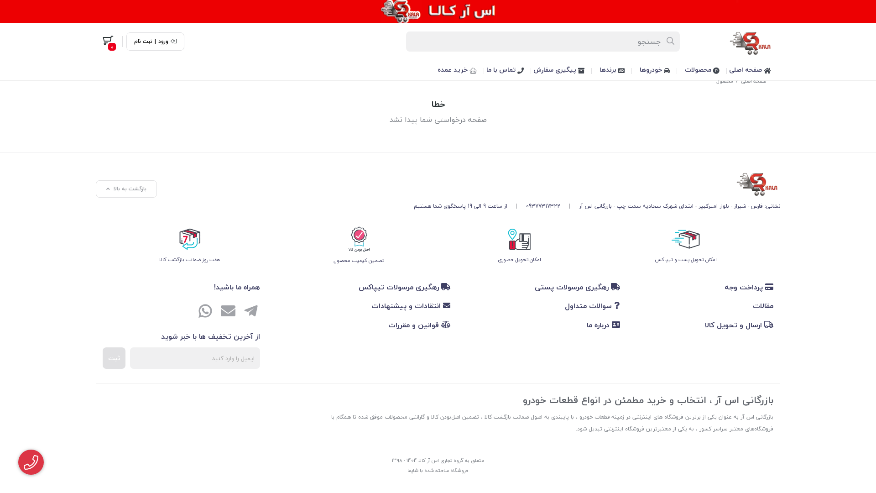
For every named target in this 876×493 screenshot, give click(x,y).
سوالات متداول (589, 305)
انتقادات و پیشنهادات (407, 305)
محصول (724, 81)
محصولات (699, 69)
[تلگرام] (251, 312)
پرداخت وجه (745, 287)
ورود (163, 41)
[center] (671, 41)
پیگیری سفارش (555, 69)
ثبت (114, 358)
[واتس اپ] (205, 312)
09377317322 (543, 206)
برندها (609, 69)
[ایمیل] (228, 312)
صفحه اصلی (746, 69)
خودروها (652, 69)
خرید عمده (453, 69)
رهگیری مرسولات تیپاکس (400, 287)
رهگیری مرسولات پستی (573, 287)
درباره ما (599, 325)
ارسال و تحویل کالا (734, 325)
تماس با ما (501, 69)
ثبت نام (143, 41)
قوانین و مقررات (414, 325)
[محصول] (597, 183)
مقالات (763, 305)
